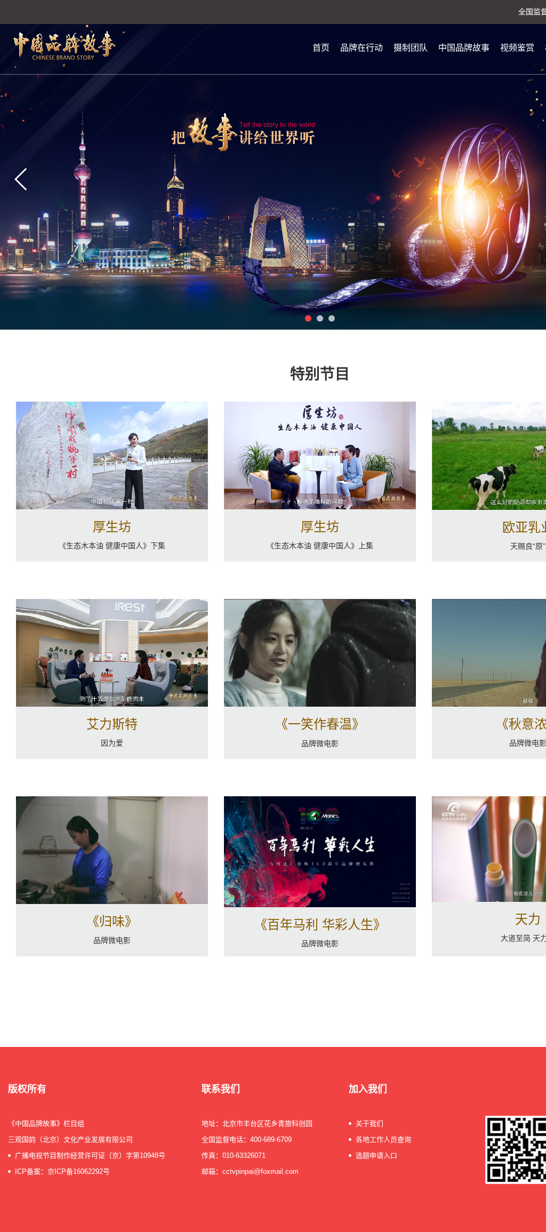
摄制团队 (411, 47)
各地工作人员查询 (383, 1139)
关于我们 (369, 1123)
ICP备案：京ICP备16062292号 (62, 1171)
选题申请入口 (376, 1155)
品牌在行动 (361, 47)
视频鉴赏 (517, 47)
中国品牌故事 (463, 47)
